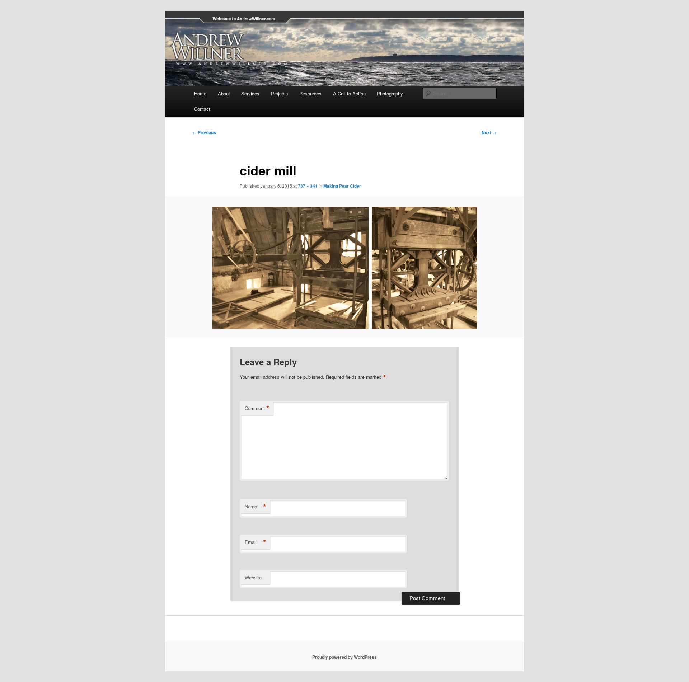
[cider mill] (344, 268)
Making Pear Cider (342, 186)
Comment (257, 408)
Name (255, 506)
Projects (279, 93)
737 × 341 (308, 186)
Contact (202, 108)
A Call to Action (349, 93)
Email (255, 542)
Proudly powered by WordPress (344, 657)
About (224, 93)
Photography (390, 93)
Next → (489, 132)
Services (250, 93)
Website (253, 577)
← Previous (204, 132)
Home (200, 93)
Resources (310, 93)
